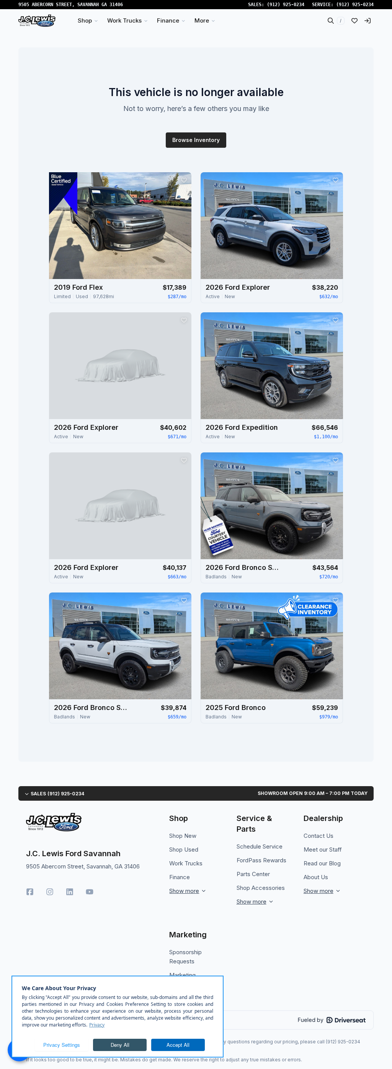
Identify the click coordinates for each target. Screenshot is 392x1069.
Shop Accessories (261, 887)
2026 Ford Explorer (238, 287)
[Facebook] (30, 892)
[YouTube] (89, 892)
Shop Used (183, 849)
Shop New (182, 835)
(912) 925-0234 (285, 4)
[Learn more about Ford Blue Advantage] (63, 193)
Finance (179, 877)
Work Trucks (186, 863)
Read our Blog (322, 863)
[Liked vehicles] (354, 21)
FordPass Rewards (261, 860)
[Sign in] (367, 21)
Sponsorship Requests (185, 956)
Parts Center (253, 874)
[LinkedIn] (70, 892)
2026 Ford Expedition (242, 427)
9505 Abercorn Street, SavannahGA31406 (70, 4)
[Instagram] (50, 892)
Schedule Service (260, 846)
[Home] (37, 21)
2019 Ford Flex (78, 287)
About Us (316, 877)
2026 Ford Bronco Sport (244, 567)
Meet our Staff (323, 849)
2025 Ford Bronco (236, 707)
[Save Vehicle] (184, 180)
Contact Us (318, 835)
